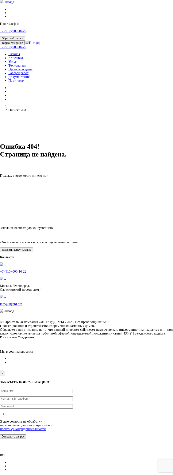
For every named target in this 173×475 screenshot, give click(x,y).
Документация (19, 77)
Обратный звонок (13, 38)
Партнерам (16, 80)
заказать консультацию (16, 249)
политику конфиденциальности (23, 429)
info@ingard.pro (11, 304)
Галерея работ (18, 73)
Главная (14, 54)
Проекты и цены (20, 69)
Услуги (13, 61)
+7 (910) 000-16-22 (13, 31)
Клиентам (15, 58)
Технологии (17, 65)
